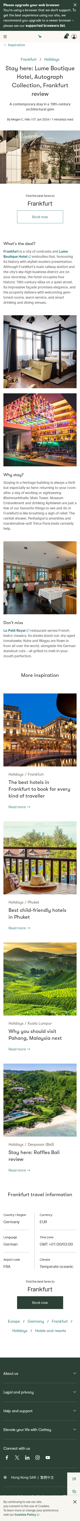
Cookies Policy (25, 1514)
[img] (75, 4)
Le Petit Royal (14, 630)
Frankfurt (11, 251)
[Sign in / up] (74, 36)
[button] (75, 1502)
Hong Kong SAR (23, 1477)
